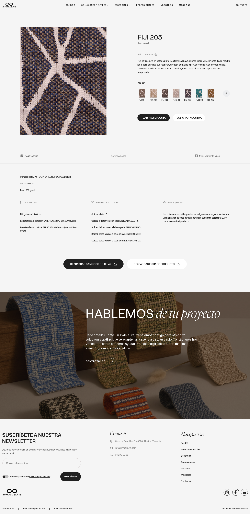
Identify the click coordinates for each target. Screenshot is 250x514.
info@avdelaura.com (125, 447)
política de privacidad (39, 476)
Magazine (184, 5)
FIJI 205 (187, 100)
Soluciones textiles (93, 5)
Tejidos (70, 5)
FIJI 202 (153, 100)
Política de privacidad (34, 508)
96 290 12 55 (121, 454)
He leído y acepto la (30, 476)
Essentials (121, 5)
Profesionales (145, 5)
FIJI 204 (176, 100)
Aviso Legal (8, 508)
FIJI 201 (142, 100)
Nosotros (167, 5)
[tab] (31, 156)
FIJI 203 (164, 100)
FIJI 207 (210, 100)
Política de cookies (63, 508)
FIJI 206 (199, 100)
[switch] (5, 476)
